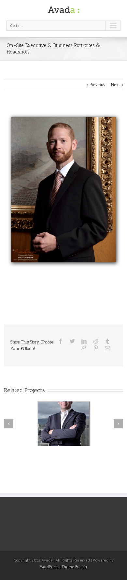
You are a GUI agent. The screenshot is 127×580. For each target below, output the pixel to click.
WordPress (49, 566)
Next (115, 84)
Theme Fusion (74, 566)
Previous (97, 84)
